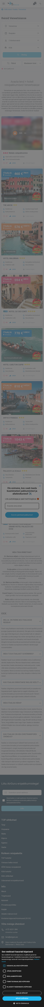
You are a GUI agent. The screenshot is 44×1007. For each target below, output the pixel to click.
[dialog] (22, 977)
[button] (22, 1003)
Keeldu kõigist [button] (22, 993)
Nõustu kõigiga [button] (22, 998)
